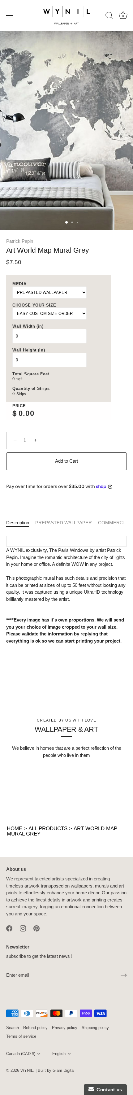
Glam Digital (64, 1070)
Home (14, 828)
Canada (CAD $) (20, 1053)
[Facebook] (9, 928)
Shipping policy (95, 1027)
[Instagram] (23, 928)
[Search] (109, 16)
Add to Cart (66, 461)
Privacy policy (64, 1027)
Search (12, 1027)
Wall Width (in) (28, 326)
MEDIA (19, 283)
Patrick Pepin (19, 241)
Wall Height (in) (28, 350)
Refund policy (35, 1027)
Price (19, 406)
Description (17, 522)
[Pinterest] (36, 928)
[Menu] (10, 15)
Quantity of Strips (31, 388)
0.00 (26, 413)
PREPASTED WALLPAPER (63, 522)
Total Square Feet (30, 374)
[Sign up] (124, 975)
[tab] (20, 522)
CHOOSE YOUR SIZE (34, 305)
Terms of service (21, 1036)
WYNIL (26, 1070)
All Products (47, 828)
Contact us (108, 1089)
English (59, 1053)
